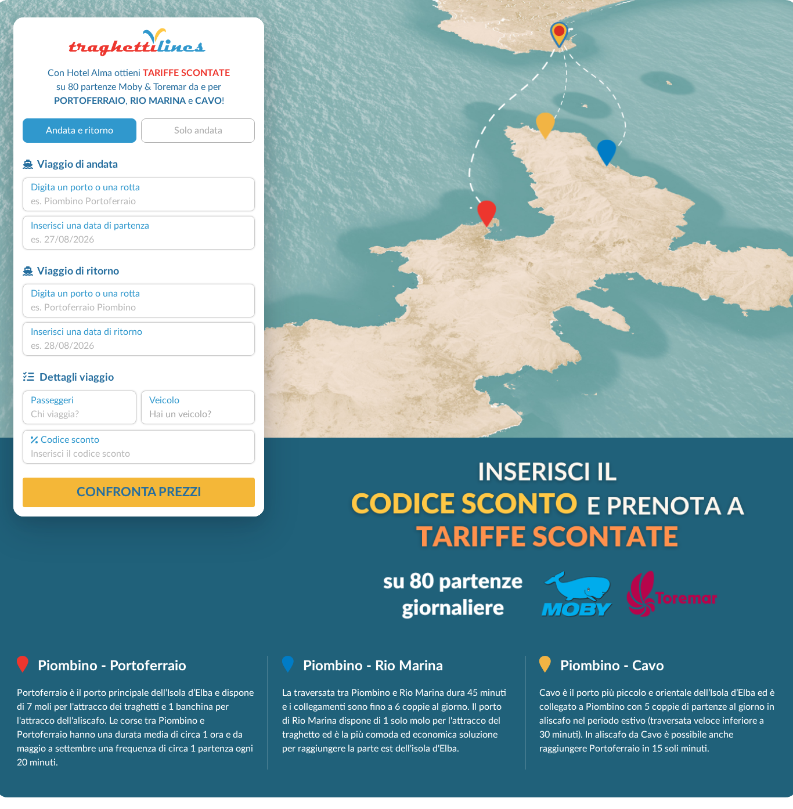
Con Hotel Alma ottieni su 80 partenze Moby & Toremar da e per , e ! (139, 87)
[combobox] (139, 201)
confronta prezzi (139, 492)
